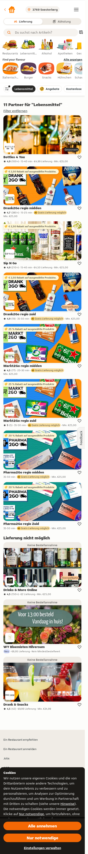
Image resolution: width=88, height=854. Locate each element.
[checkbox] (11, 71)
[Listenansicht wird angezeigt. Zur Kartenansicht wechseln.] (81, 33)
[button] (9, 9)
